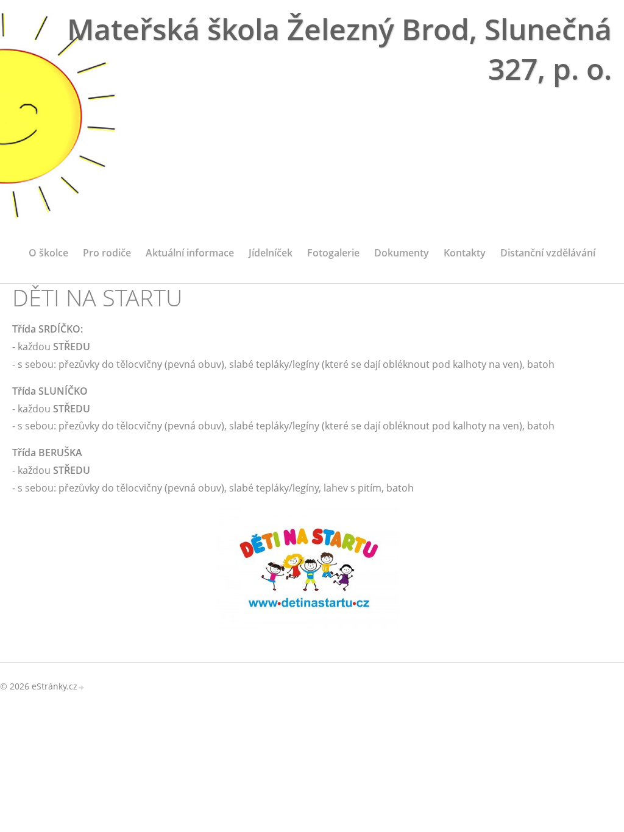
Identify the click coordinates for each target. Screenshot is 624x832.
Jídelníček (270, 252)
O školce (48, 252)
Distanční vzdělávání (547, 252)
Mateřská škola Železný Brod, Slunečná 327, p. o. (339, 48)
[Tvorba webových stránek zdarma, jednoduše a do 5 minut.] (81, 687)
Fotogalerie (333, 252)
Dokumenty (401, 252)
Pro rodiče (107, 252)
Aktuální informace (190, 252)
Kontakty (465, 252)
